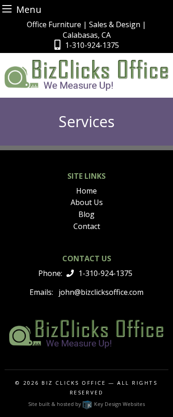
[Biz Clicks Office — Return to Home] (86, 75)
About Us (87, 202)
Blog (86, 214)
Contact (86, 226)
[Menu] (7, 8)
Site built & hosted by (86, 403)
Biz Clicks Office (74, 382)
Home (86, 191)
